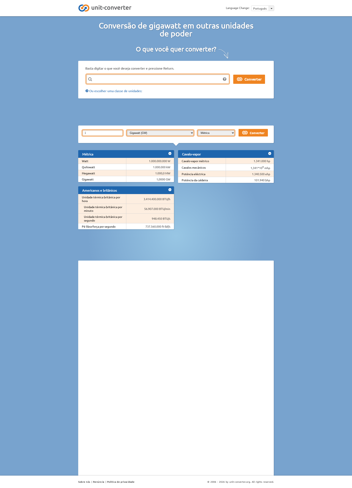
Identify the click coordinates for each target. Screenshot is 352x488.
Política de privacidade (121, 481)
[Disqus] (176, 319)
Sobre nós (84, 481)
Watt (85, 161)
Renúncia (98, 481)
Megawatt (88, 173)
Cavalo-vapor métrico (195, 161)
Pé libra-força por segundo (99, 226)
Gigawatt (88, 179)
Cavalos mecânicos (194, 167)
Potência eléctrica (193, 174)
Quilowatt (88, 167)
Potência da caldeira (195, 180)
